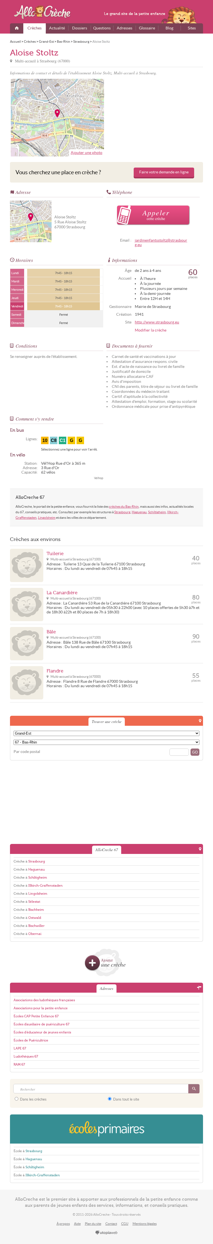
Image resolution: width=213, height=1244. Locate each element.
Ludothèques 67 (26, 1056)
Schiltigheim (157, 512)
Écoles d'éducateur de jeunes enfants (42, 1032)
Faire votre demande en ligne (164, 172)
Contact (111, 1223)
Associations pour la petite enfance (41, 1008)
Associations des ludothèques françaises (44, 1000)
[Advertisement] (155, 117)
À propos (63, 1223)
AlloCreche (46, 12)
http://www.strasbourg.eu (157, 322)
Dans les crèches (33, 1099)
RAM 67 (19, 1064)
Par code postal (27, 752)
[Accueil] (16, 28)
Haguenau (139, 512)
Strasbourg (122, 512)
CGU (124, 1223)
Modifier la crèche (150, 330)
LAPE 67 (20, 1048)
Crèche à (29, 861)
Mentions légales (145, 1223)
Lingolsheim (46, 517)
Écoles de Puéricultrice (31, 1040)
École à (28, 1151)
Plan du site (93, 1223)
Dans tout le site (125, 1099)
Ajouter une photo (86, 153)
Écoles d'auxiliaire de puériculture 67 (41, 1024)
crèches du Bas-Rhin (124, 506)
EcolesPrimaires (106, 1129)
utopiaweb (106, 1233)
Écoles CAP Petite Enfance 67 (36, 1016)
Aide (77, 1223)
